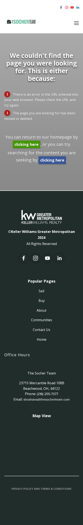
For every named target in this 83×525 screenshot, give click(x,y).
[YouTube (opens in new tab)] (72, 7)
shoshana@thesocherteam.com (46, 399)
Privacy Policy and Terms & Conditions (41, 489)
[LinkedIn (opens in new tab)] (77, 7)
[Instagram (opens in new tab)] (66, 7)
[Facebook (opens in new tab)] (61, 7)
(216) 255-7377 (47, 393)
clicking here (26, 144)
